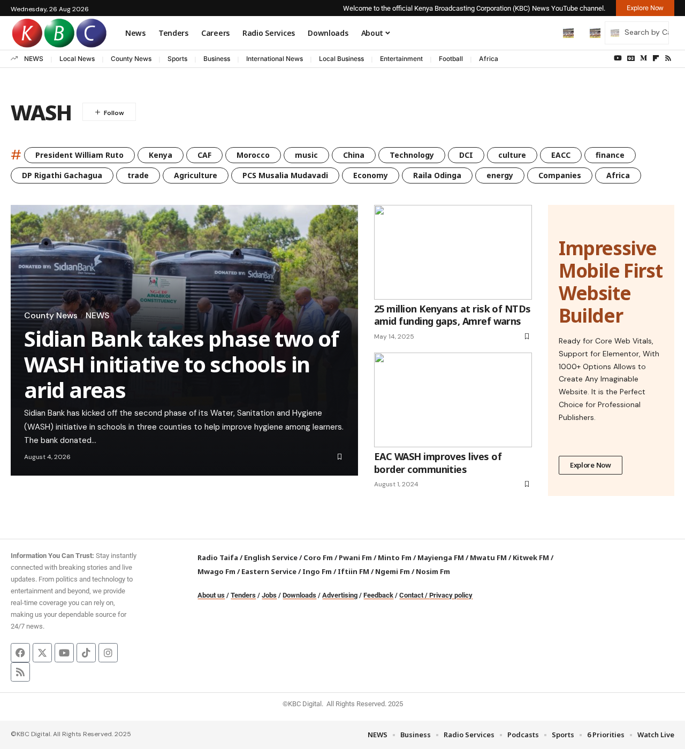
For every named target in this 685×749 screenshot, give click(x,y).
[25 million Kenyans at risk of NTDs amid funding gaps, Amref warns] (453, 252)
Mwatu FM (488, 557)
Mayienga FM (440, 557)
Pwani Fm (355, 557)
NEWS (33, 59)
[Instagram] (108, 652)
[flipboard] (656, 58)
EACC (560, 155)
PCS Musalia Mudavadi (285, 175)
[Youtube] (64, 652)
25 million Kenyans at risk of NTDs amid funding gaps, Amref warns (452, 314)
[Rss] (668, 58)
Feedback (378, 595)
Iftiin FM (353, 571)
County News (131, 59)
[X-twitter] (42, 652)
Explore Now (590, 465)
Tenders (243, 595)
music (306, 155)
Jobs (269, 595)
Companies (559, 175)
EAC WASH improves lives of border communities (437, 462)
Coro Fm (318, 557)
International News (274, 59)
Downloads (299, 595)
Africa (488, 59)
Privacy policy (451, 595)
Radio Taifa (217, 557)
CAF (204, 155)
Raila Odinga (437, 175)
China (353, 155)
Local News (77, 59)
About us (211, 595)
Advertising (339, 595)
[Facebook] (20, 652)
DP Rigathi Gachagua (62, 175)
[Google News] (631, 58)
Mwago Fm (216, 571)
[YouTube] (618, 58)
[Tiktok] (86, 652)
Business (216, 59)
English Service (271, 557)
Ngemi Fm (392, 571)
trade (138, 175)
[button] (545, 32)
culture (512, 155)
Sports (177, 59)
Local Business (341, 59)
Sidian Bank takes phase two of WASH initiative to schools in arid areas (181, 364)
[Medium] (643, 58)
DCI (466, 155)
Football (451, 59)
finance (610, 155)
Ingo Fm (317, 571)
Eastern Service (268, 571)
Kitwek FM (531, 557)
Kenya (160, 155)
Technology (412, 155)
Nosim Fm (432, 571)
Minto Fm (395, 557)
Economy (370, 175)
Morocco (253, 155)
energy (499, 175)
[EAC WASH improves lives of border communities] (453, 400)
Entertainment (401, 59)
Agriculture (195, 175)
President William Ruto (79, 155)
